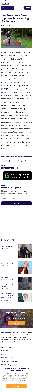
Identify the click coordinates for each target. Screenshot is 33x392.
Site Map (4, 351)
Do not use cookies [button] (17, 390)
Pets (26, 161)
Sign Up (16, 323)
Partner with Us (7, 358)
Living (20, 161)
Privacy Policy (6, 365)
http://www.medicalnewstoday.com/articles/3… (16, 156)
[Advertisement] (14, 220)
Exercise (5, 161)
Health (13, 161)
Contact (4, 354)
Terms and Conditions (9, 361)
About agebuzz (6, 347)
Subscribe (8, 8)
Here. (3, 148)
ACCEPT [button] (16, 386)
